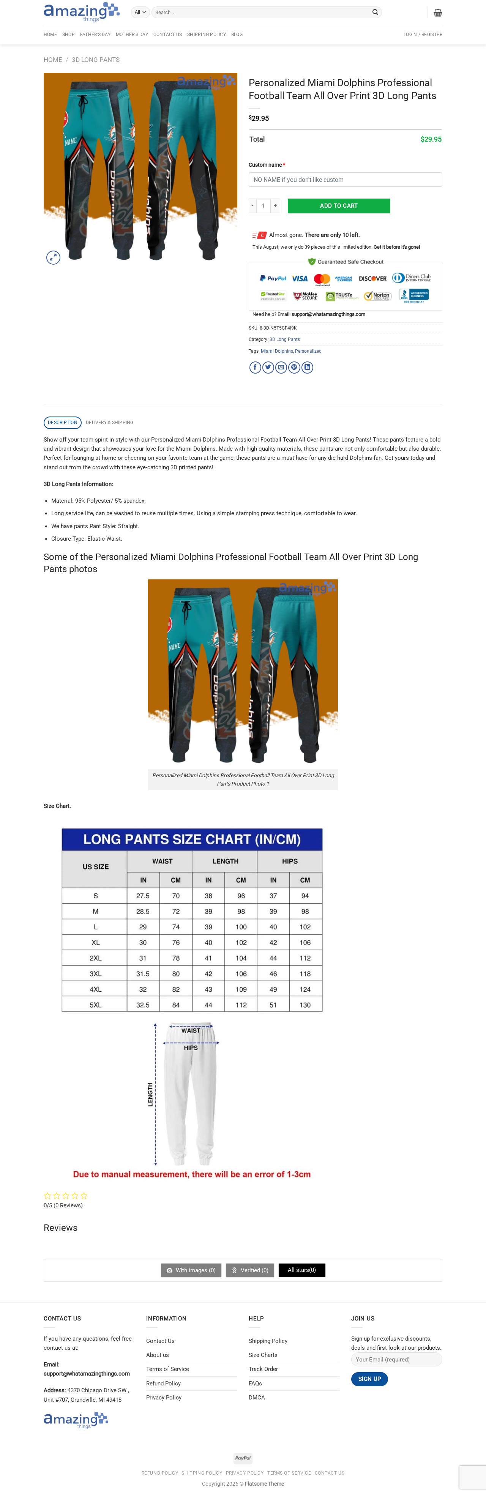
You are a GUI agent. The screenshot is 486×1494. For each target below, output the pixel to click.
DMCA (257, 1397)
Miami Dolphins (277, 351)
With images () (195, 1270)
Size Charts (263, 1355)
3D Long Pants (96, 59)
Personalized (308, 351)
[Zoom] (53, 258)
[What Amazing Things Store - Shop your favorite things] (82, 12)
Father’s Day (95, 34)
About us (157, 1355)
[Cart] (438, 12)
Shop (68, 34)
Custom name (267, 165)
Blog (237, 34)
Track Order (263, 1369)
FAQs (255, 1383)
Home (50, 34)
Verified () (253, 1270)
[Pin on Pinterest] (294, 367)
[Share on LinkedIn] (307, 367)
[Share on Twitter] (268, 367)
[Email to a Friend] (281, 367)
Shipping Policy (206, 34)
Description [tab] (62, 422)
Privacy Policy (163, 1397)
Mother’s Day (132, 34)
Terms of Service (167, 1369)
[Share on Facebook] (255, 367)
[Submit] (375, 12)
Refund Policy (163, 1383)
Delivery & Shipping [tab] (110, 422)
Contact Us (167, 34)
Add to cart (339, 205)
